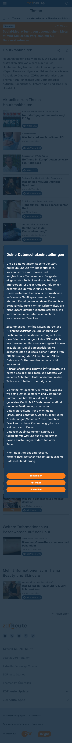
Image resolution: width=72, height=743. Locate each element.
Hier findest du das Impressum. (27, 452)
